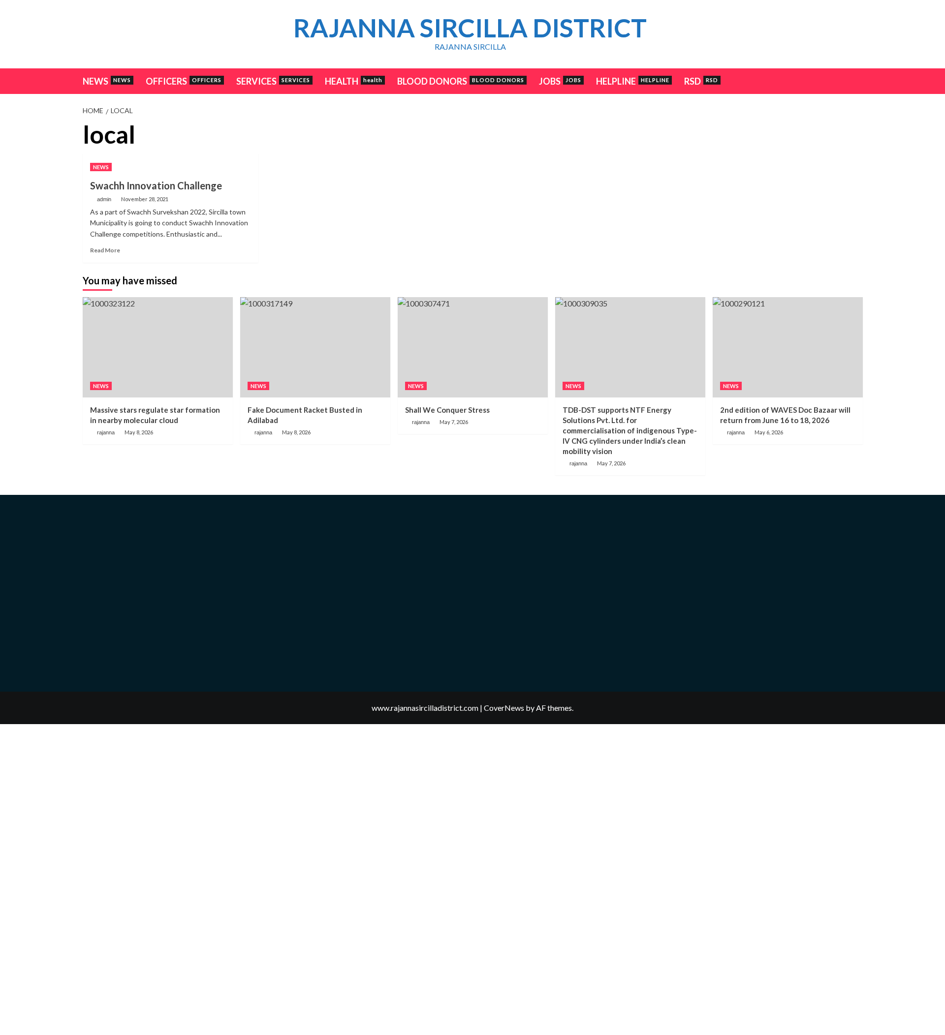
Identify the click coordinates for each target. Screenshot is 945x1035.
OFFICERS (183, 81)
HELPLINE (632, 81)
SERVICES (273, 81)
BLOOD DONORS (460, 81)
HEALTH (353, 81)
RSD (701, 81)
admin (104, 199)
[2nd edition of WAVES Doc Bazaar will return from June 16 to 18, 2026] (788, 347)
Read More (105, 250)
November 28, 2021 (144, 199)
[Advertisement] (747, 190)
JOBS (560, 81)
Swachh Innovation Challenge (156, 185)
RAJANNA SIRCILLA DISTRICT (470, 27)
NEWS (107, 81)
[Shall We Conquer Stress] (473, 347)
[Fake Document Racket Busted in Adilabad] (315, 347)
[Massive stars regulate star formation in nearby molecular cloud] (158, 347)
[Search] (856, 80)
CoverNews (504, 707)
